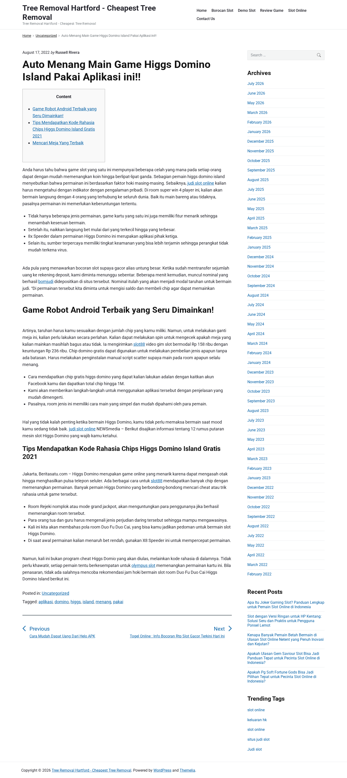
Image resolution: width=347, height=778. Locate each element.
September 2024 (261, 285)
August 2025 (258, 180)
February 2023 (259, 468)
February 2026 (259, 122)
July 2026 (255, 83)
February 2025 (259, 237)
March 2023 (257, 459)
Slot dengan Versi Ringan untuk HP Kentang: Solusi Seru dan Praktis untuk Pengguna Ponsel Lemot (284, 621)
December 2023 (260, 372)
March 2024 (257, 343)
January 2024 (259, 362)
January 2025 (259, 247)
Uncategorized (55, 593)
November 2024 (260, 266)
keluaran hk (257, 720)
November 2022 (260, 497)
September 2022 (261, 516)
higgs (76, 601)
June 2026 (256, 93)
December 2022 (260, 487)
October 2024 (258, 276)
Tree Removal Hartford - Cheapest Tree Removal (91, 770)
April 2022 (255, 555)
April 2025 (255, 218)
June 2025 (256, 199)
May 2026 (255, 103)
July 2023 (255, 420)
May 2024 (255, 324)
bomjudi (45, 281)
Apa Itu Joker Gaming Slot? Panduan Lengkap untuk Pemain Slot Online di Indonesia (285, 604)
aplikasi (45, 601)
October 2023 (258, 391)
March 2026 (257, 112)
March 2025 (257, 228)
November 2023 (260, 382)
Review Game (272, 10)
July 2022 (255, 535)
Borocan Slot (222, 10)
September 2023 (261, 401)
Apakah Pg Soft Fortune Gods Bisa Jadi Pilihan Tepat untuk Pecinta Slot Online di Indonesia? (281, 676)
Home (202, 10)
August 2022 (258, 526)
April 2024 (255, 334)
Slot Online (297, 10)
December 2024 (260, 257)
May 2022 (255, 545)
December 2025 (260, 141)
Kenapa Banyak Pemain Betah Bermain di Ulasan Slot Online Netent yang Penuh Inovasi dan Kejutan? (285, 639)
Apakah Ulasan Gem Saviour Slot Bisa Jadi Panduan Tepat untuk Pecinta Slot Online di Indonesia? (283, 658)
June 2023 (256, 430)
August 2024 (258, 295)
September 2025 (261, 170)
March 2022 (257, 564)
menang (103, 601)
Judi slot (254, 749)
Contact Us (206, 19)
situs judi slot (258, 739)
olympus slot (143, 565)
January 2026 (259, 131)
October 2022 (258, 507)
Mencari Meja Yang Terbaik (58, 142)
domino (62, 601)
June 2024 (256, 314)
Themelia (187, 770)
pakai (118, 601)
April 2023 (255, 449)
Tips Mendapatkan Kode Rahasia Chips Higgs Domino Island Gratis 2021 (64, 129)
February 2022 (259, 574)
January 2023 (259, 478)
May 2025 (255, 209)
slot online (256, 710)
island (88, 601)
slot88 (139, 344)
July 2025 (255, 189)
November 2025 (260, 151)
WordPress (162, 770)
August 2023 (258, 410)
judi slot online (200, 183)
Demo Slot (246, 10)
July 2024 (255, 305)
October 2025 (258, 160)
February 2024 (259, 353)
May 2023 (255, 439)
